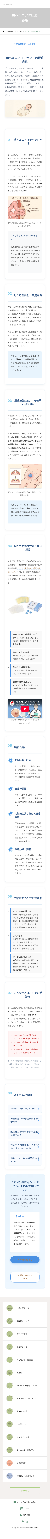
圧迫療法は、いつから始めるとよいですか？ (24, 1120)
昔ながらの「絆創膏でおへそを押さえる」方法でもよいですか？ (24, 1146)
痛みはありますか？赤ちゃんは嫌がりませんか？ (24, 1133)
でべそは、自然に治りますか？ (23, 1108)
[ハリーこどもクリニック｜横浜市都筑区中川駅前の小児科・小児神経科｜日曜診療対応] (8, 4)
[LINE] (22, 1521)
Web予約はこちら (25, 1260)
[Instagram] (27, 1521)
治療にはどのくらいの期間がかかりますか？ (24, 1159)
